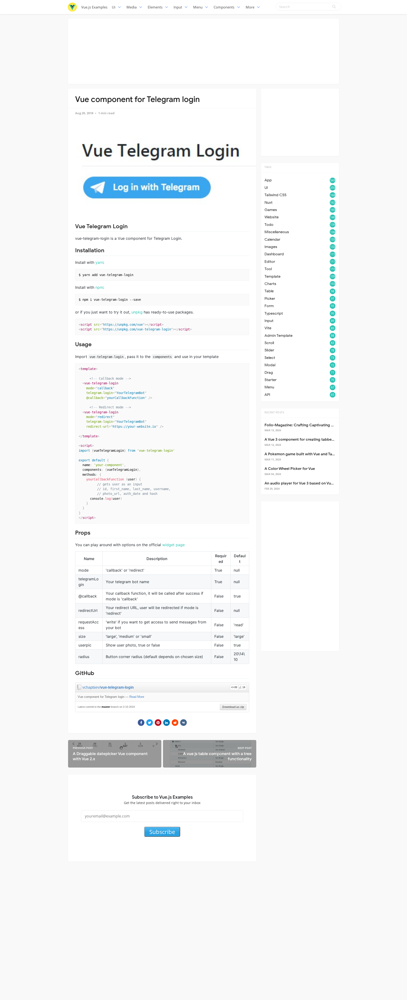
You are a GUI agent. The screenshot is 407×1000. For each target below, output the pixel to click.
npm (99, 287)
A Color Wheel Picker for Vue (290, 468)
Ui (113, 7)
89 (235, 687)
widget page (173, 544)
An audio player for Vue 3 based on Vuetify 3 (303, 483)
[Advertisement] (203, 50)
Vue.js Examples (94, 7)
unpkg (136, 312)
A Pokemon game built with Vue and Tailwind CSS (307, 454)
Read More (136, 697)
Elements (155, 7)
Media (131, 7)
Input (178, 7)
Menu (198, 7)
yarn (99, 262)
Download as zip (233, 707)
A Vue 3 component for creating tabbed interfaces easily (314, 439)
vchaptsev (90, 687)
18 (243, 687)
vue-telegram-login (117, 687)
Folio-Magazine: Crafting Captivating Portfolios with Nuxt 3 (317, 425)
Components (224, 7)
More (250, 7)
